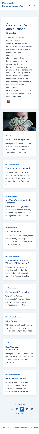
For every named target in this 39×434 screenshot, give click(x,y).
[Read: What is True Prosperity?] (19, 121)
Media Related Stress (15, 378)
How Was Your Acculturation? (12, 348)
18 (27, 409)
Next (19, 413)
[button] (29, 4)
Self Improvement (11, 196)
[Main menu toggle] (34, 4)
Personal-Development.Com (13, 5)
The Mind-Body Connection (18, 168)
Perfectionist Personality (17, 292)
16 (17, 409)
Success (8, 135)
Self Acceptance (13, 231)
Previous (19, 404)
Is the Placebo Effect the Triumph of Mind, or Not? (17, 261)
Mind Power (11, 321)
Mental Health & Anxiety (13, 164)
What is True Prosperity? (17, 139)
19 (32, 409)
